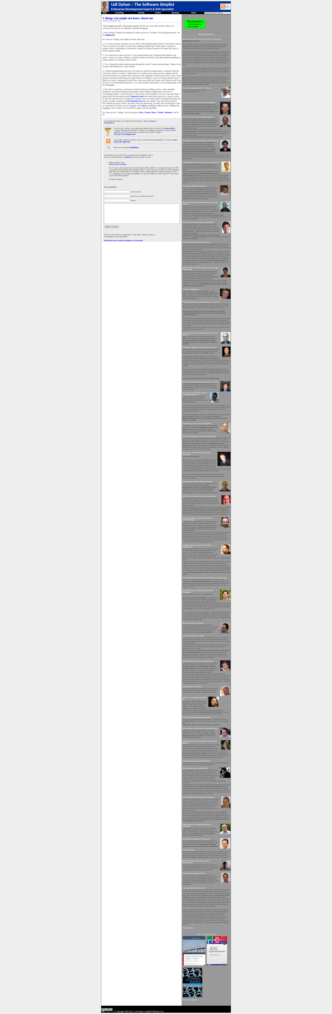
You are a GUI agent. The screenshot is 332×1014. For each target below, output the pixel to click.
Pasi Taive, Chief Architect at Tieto (193, 873)
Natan (160, 112)
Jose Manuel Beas (188, 850)
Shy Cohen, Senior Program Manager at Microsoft (198, 117)
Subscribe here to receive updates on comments (123, 241)
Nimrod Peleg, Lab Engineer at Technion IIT (196, 839)
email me (128, 157)
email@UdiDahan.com (154, 1011)
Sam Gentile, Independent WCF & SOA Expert (197, 88)
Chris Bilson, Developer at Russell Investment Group (199, 496)
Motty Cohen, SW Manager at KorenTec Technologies (199, 436)
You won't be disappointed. (125, 134)
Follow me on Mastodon (190, 1000)
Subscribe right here (122, 142)
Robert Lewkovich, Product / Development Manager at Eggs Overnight (205, 578)
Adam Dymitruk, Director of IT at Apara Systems (198, 661)
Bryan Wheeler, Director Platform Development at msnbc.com (202, 39)
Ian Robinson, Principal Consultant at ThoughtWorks (199, 102)
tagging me (110, 35)
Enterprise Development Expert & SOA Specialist (142, 9)
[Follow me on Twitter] (227, 6)
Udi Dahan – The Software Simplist (142, 4)
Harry (154, 112)
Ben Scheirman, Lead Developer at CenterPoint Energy (200, 728)
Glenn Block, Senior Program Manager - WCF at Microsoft (201, 140)
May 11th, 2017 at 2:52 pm (118, 164)
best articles (170, 128)
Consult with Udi (188, 928)
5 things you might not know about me (128, 18)
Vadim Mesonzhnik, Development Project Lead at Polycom (201, 302)
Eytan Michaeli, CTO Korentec (192, 686)
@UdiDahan (134, 147)
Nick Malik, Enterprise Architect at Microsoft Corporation (200, 382)
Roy (144, 106)
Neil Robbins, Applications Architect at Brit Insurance (199, 347)
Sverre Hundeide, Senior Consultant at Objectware (199, 797)
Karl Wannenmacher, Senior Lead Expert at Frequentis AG (201, 162)
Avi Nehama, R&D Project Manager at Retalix (197, 717)
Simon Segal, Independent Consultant (194, 186)
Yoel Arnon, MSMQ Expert (191, 289)
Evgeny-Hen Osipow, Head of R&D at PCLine (197, 761)
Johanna (168, 112)
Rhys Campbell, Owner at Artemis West (195, 768)
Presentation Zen (135, 101)
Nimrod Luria (137, 96)
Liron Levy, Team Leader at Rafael (193, 636)
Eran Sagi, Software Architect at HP (194, 888)
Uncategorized (109, 123)
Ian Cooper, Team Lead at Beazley (193, 623)
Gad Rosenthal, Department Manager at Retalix (197, 481)
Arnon (147, 112)
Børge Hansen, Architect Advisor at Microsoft (197, 423)
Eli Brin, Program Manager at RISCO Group (196, 242)
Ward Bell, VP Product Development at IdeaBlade (198, 222)
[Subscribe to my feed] (223, 6)
